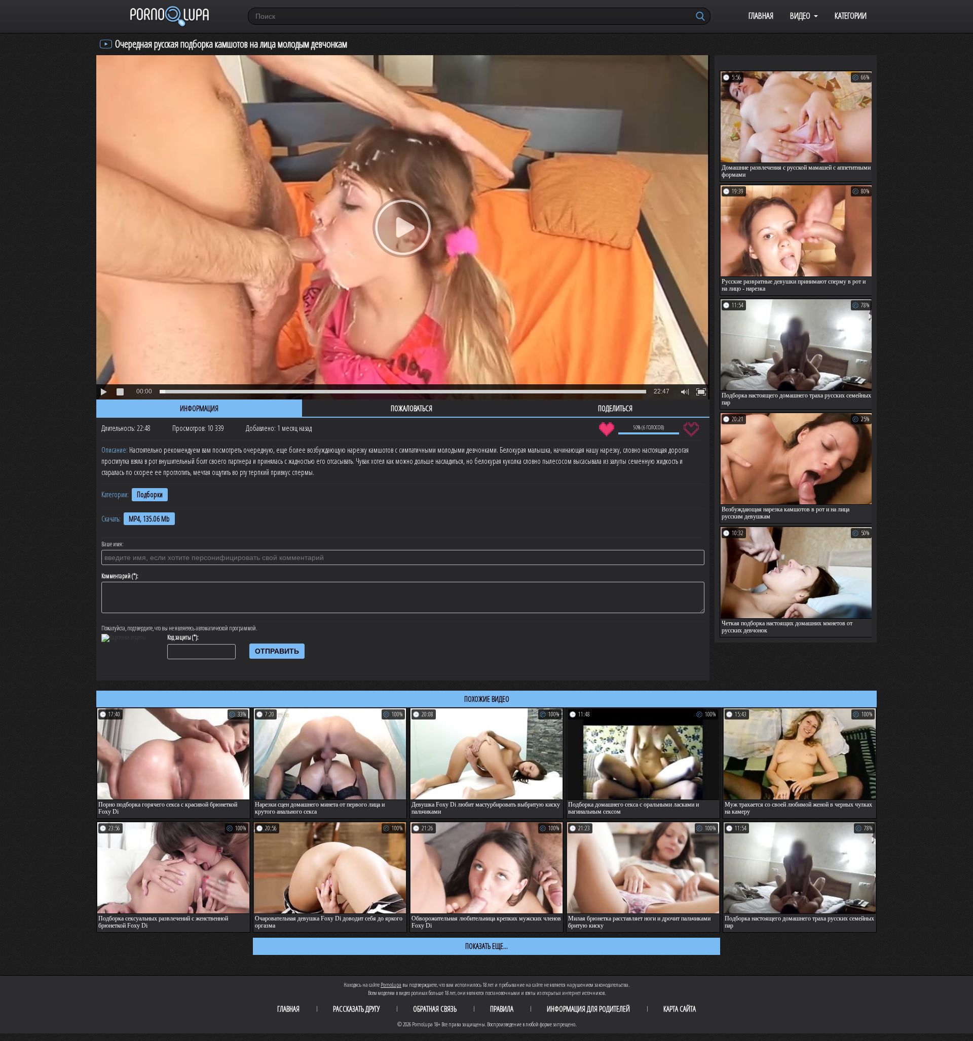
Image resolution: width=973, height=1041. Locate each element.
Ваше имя (111, 544)
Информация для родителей (588, 1009)
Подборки (150, 494)
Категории (851, 15)
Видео (800, 15)
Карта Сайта (679, 1009)
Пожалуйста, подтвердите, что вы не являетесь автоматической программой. (179, 628)
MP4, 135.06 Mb (149, 519)
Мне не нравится (691, 429)
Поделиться (615, 408)
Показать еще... (486, 946)
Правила (501, 1009)
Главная (761, 15)
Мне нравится (606, 429)
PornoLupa (391, 984)
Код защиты (179, 637)
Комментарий (116, 576)
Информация (199, 408)
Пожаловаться (411, 408)
